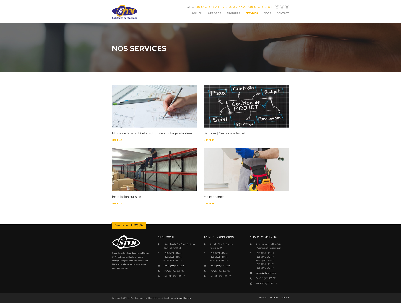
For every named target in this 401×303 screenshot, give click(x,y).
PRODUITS (233, 13)
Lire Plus (117, 140)
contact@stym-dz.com (174, 265)
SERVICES (252, 13)
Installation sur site (126, 197)
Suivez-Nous (121, 225)
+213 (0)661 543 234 (260, 6)
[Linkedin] (282, 6)
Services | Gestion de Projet (224, 133)
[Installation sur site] (154, 169)
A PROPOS (214, 13)
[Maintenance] (246, 169)
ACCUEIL (196, 13)
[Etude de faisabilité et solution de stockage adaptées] (154, 105)
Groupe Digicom (183, 298)
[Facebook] (277, 6)
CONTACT (283, 13)
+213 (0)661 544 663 (207, 6)
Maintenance (214, 197)
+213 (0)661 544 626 (233, 6)
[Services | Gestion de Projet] (246, 105)
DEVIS (267, 13)
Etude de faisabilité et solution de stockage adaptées (152, 133)
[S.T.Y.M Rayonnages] (124, 11)
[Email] (287, 6)
